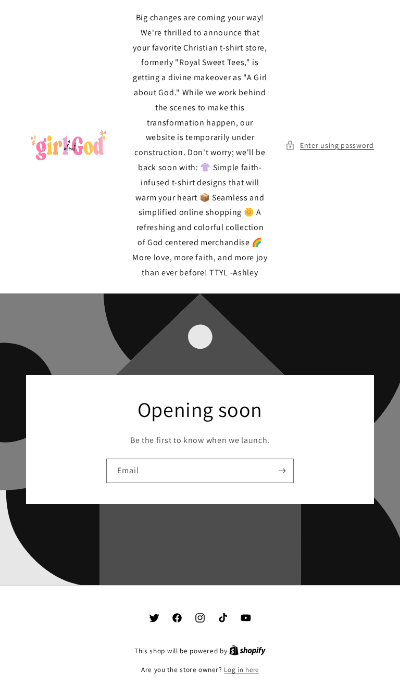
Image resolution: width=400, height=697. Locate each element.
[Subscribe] (281, 471)
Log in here (241, 669)
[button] (329, 145)
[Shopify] (247, 651)
